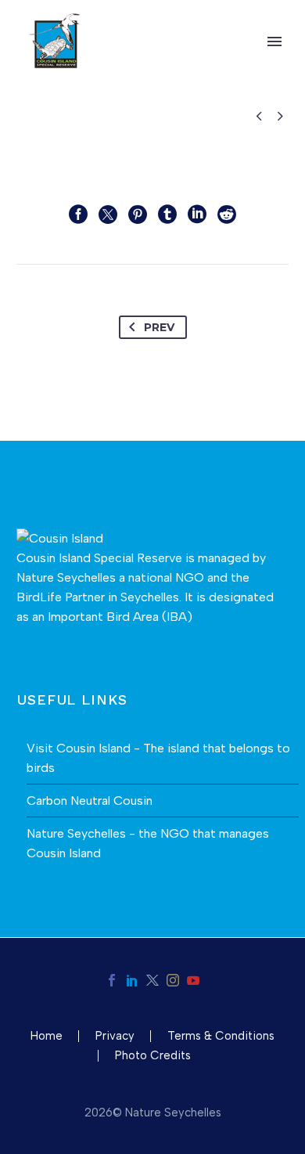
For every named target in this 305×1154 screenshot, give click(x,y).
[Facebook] (78, 214)
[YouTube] (193, 980)
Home (46, 1036)
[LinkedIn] (197, 214)
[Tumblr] (167, 214)
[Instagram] (173, 980)
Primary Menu (274, 41)
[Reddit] (226, 214)
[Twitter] (108, 214)
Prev (159, 327)
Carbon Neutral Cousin (89, 800)
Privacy (115, 1036)
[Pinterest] (137, 214)
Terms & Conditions (220, 1036)
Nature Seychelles (66, 577)
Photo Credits (153, 1056)
